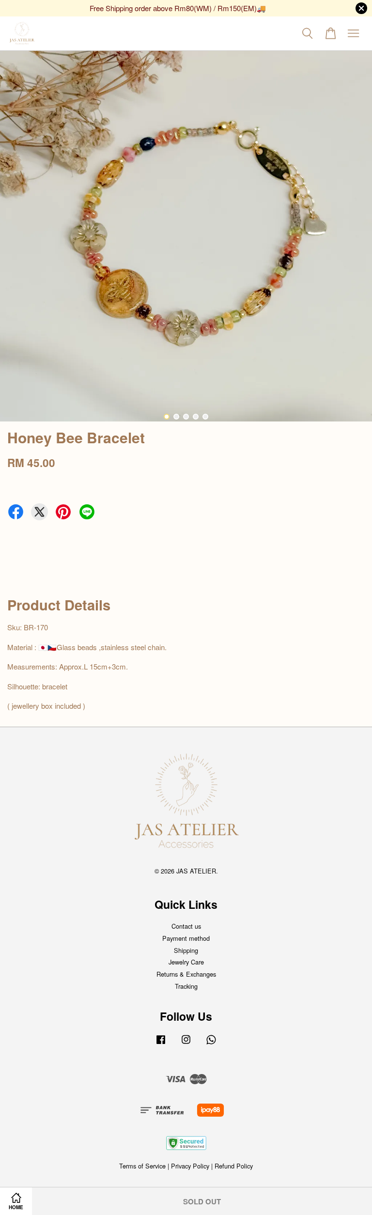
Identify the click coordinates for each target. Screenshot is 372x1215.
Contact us (186, 926)
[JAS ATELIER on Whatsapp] (211, 1043)
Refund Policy (234, 1165)
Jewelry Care (186, 961)
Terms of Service (142, 1165)
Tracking (186, 986)
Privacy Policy (190, 1165)
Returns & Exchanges (186, 974)
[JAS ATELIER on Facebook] (161, 1043)
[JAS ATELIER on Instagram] (186, 1043)
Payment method (186, 938)
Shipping (186, 950)
